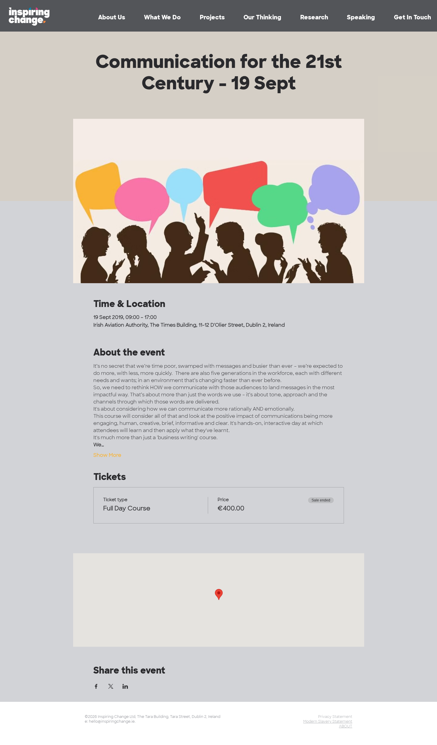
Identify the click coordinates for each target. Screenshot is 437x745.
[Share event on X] (111, 686)
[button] (306, 17)
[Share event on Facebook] (96, 686)
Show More (107, 455)
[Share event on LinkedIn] (125, 686)
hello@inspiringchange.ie (112, 721)
